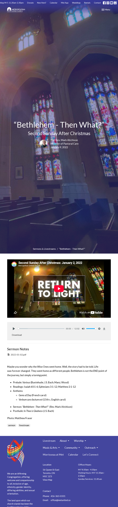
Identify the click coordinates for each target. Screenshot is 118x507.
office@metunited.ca (60, 500)
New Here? (41, 3)
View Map (47, 479)
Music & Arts (50, 447)
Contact (97, 3)
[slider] (41, 328)
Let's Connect (90, 454)
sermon (11, 425)
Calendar (53, 3)
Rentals (87, 3)
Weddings (76, 3)
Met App (64, 3)
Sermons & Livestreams (44, 248)
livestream (24, 425)
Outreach (90, 447)
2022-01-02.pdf (18, 354)
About (63, 440)
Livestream (49, 440)
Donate (30, 3)
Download (17, 335)
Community (70, 447)
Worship (79, 440)
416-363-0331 (58, 496)
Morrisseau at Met (53, 454)
